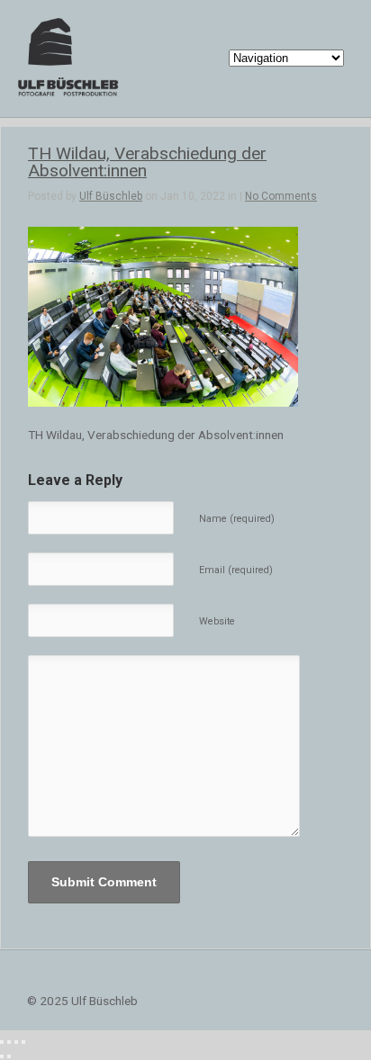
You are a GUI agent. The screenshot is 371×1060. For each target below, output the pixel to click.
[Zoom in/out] (23, 1042)
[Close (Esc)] (2, 1042)
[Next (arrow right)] (9, 1056)
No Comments (281, 196)
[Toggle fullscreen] (16, 1042)
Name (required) (237, 519)
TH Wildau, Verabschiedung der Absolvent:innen (147, 162)
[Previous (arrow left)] (2, 1056)
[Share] (9, 1042)
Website (217, 621)
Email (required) (236, 570)
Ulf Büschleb (110, 196)
